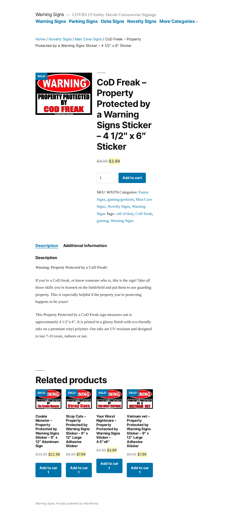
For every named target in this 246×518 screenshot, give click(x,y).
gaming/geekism (121, 199)
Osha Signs (112, 21)
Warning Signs (49, 14)
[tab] (46, 245)
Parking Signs (83, 21)
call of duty (124, 213)
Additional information (85, 245)
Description (46, 245)
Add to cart (132, 178)
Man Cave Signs (88, 39)
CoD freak (143, 213)
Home (40, 39)
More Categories (177, 21)
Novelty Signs (141, 21)
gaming (103, 220)
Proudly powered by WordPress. (77, 503)
